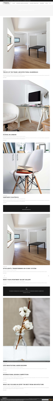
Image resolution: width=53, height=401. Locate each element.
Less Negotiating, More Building (15, 365)
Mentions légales (47, 398)
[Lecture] (4, 361)
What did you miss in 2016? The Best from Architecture (23, 384)
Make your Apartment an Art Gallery (17, 280)
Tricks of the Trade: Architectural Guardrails (20, 72)
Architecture (17, 136)
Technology (8, 73)
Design (4, 136)
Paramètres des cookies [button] (45, 399)
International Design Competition (15, 374)
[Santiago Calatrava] (26, 168)
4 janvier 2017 (4, 70)
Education (21, 136)
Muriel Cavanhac (42, 398)
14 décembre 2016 (5, 266)
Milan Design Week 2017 (26, 209)
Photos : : (38, 398)
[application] (26, 361)
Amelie (12, 73)
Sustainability (8, 281)
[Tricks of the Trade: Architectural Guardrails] (26, 43)
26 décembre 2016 (5, 195)
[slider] (49, 361)
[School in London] (26, 105)
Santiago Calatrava (11, 197)
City (18, 73)
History (8, 376)
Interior (24, 281)
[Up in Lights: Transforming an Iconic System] (26, 239)
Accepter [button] (50, 399)
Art (17, 73)
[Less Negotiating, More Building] (26, 330)
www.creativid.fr (35, 398)
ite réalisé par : (31, 398)
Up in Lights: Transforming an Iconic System (19, 268)
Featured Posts (5, 73)
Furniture (22, 281)
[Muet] (47, 361)
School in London (9, 135)
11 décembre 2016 (5, 372)
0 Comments (14, 73)
